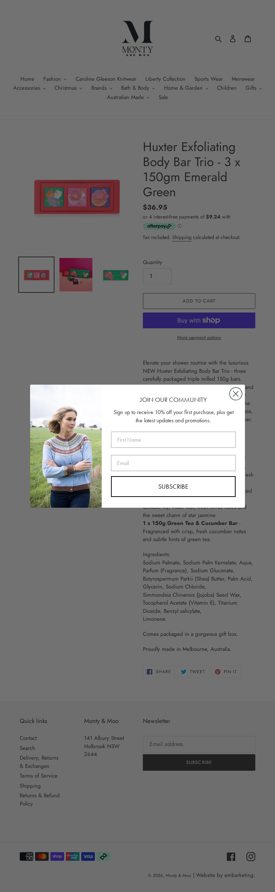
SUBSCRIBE (173, 486)
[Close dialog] (236, 394)
